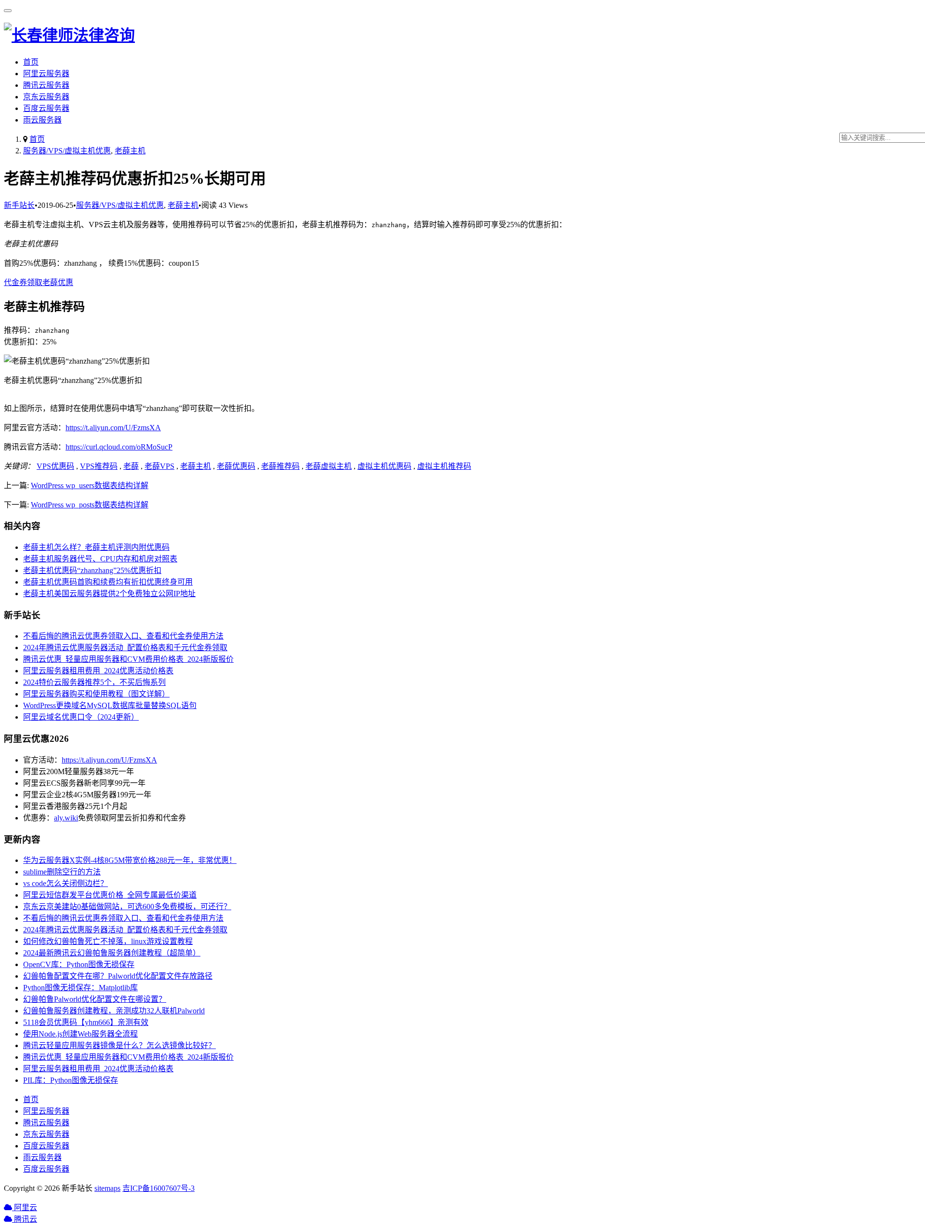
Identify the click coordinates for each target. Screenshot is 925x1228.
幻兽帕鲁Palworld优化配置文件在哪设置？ (94, 999)
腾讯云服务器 (46, 85)
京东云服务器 (46, 97)
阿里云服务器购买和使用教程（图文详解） (96, 694)
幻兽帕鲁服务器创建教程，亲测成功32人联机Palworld (114, 1011)
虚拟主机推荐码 (444, 466)
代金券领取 (23, 282)
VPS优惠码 (55, 466)
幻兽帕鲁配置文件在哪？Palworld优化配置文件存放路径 (117, 976)
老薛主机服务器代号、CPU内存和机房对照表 (100, 559)
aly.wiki (66, 818)
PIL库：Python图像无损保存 (70, 1080)
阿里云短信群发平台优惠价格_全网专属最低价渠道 (110, 895)
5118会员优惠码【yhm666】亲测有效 (85, 1022)
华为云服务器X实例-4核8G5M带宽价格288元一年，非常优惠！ (130, 860)
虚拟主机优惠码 (384, 466)
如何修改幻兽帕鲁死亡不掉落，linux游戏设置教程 (108, 941)
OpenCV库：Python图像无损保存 (78, 964)
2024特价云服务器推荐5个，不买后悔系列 (94, 682)
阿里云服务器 (46, 73)
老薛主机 (130, 151)
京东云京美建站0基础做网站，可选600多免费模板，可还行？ (127, 906)
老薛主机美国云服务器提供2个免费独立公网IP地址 (109, 593)
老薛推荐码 (280, 466)
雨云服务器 (42, 120)
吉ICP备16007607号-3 (158, 1188)
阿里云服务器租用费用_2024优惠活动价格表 (98, 671)
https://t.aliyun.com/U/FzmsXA (113, 427)
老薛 (131, 466)
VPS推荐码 (99, 466)
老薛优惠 (57, 282)
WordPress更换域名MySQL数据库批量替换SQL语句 (110, 705)
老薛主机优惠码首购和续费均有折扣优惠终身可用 (108, 582)
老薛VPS (159, 466)
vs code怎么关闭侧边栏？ (65, 883)
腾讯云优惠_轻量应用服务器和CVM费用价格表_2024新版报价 (128, 659)
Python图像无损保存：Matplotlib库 (80, 987)
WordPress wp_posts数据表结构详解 (89, 505)
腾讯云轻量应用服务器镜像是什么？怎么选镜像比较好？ (119, 1045)
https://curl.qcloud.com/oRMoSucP (119, 447)
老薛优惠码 (236, 466)
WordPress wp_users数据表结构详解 (89, 485)
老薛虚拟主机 (328, 466)
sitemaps (107, 1188)
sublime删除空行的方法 (62, 872)
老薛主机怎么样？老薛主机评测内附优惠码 (96, 547)
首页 (31, 62)
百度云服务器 (46, 108)
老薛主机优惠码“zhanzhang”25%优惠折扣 (92, 570)
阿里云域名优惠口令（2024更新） (81, 717)
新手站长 (19, 205)
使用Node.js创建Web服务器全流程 (80, 1034)
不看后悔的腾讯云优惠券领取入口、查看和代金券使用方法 (123, 636)
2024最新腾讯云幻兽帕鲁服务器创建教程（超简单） (111, 953)
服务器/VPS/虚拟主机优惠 (67, 151)
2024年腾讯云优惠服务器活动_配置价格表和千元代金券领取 (125, 647)
